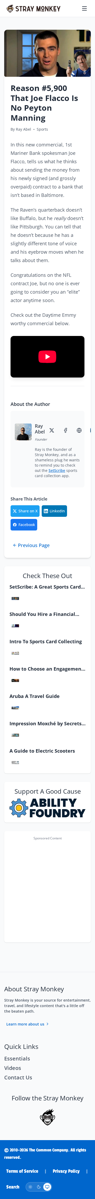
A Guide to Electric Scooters (42, 751)
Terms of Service (22, 1171)
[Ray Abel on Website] (80, 430)
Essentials (17, 1058)
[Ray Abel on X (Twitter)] (53, 430)
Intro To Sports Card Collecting (46, 641)
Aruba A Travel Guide (35, 696)
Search (12, 1187)
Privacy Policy (66, 1171)
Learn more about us (25, 1024)
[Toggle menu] (85, 8)
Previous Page (34, 545)
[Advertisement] (47, 890)
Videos (12, 1068)
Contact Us (18, 1077)
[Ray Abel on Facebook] (66, 430)
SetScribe (57, 470)
